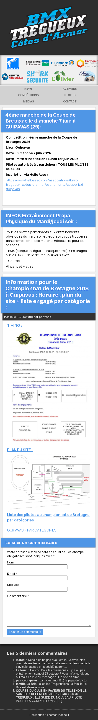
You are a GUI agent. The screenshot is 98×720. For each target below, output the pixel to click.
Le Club (70, 95)
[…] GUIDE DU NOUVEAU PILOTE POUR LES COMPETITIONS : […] (49, 699)
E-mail (12, 573)
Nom (11, 562)
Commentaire (18, 596)
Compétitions (28, 95)
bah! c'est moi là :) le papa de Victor (63, 680)
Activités (70, 88)
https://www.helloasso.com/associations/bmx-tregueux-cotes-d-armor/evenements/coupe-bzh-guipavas (46, 184)
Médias (28, 101)
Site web (13, 585)
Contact (69, 101)
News (28, 88)
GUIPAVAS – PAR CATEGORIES (32, 530)
